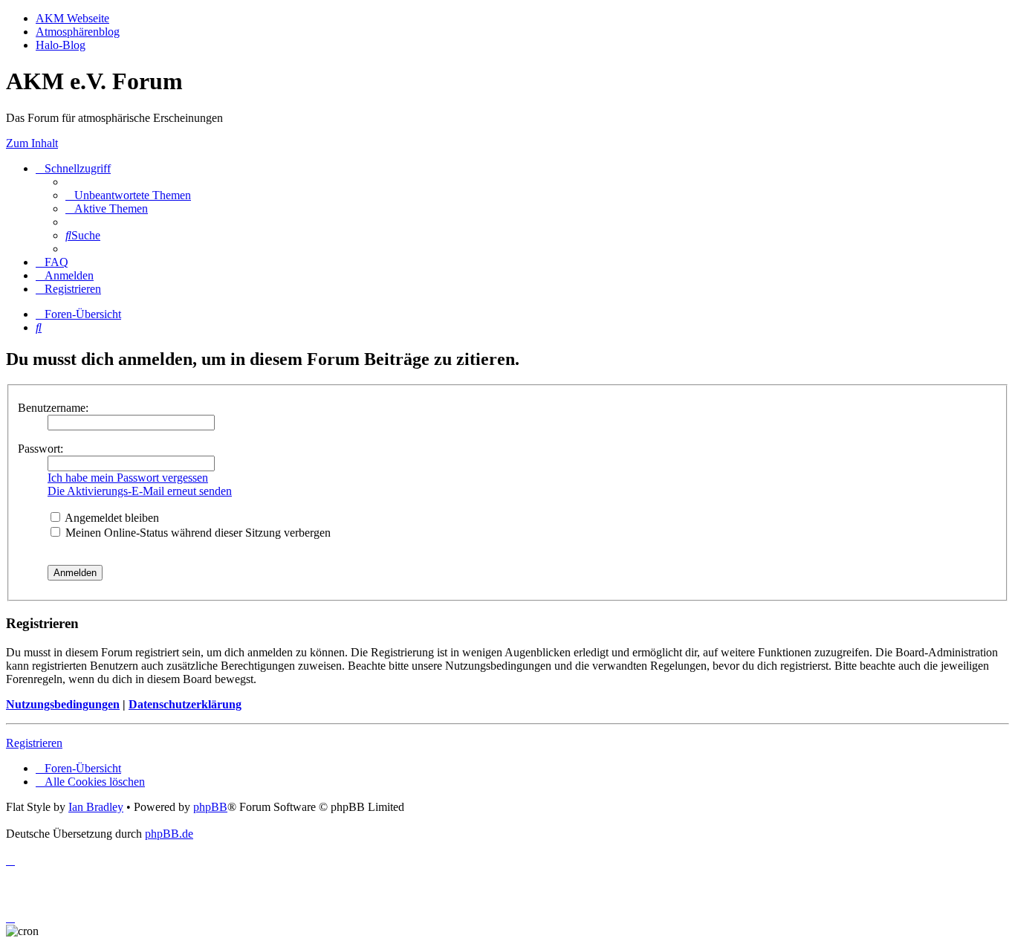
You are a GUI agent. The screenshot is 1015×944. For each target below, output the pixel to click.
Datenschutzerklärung (185, 704)
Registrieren (34, 743)
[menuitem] (128, 195)
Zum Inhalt (32, 143)
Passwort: (40, 448)
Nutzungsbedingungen (63, 704)
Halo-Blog (60, 45)
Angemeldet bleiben (110, 517)
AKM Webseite (72, 18)
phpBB (210, 807)
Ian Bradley (95, 807)
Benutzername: (53, 407)
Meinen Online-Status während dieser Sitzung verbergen (196, 532)
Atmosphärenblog (78, 31)
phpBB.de (169, 833)
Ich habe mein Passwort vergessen (128, 477)
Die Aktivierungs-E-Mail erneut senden (140, 491)
